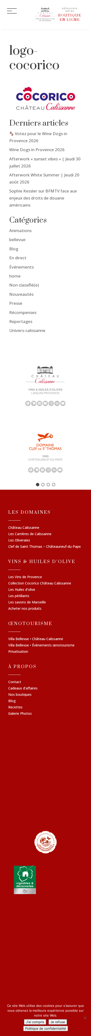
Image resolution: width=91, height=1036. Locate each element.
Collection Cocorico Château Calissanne (39, 583)
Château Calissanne (23, 528)
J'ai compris (35, 1022)
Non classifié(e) (24, 285)
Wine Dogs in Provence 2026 (37, 149)
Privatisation (18, 652)
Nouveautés (21, 294)
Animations (20, 230)
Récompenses (22, 312)
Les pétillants (18, 596)
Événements (21, 267)
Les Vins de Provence (25, 577)
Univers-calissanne (27, 330)
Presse (15, 303)
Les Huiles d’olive (21, 590)
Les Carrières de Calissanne (29, 534)
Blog (13, 249)
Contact (14, 682)
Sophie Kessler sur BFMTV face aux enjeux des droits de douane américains (43, 198)
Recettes (15, 707)
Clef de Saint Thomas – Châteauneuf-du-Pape (44, 547)
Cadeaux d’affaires (23, 688)
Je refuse (57, 1022)
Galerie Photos (20, 714)
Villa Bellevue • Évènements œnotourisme (41, 645)
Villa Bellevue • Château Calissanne (35, 639)
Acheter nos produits (24, 609)
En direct (17, 258)
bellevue (17, 239)
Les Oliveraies (19, 540)
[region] (45, 385)
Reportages (20, 321)
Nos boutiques (20, 695)
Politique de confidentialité (45, 1028)
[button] (37, 484)
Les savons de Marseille (27, 602)
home (15, 276)
